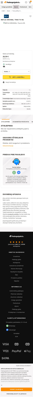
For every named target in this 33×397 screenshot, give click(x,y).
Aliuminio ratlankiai (16, 297)
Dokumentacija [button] (8, 146)
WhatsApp (12, 326)
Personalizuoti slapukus (16, 394)
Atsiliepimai (5, 121)
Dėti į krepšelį (18, 77)
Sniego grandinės (7, 7)
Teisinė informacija (16, 268)
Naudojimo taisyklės (16, 272)
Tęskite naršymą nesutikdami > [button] (23, 365)
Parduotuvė (23, 7)
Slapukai (16, 281)
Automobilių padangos (16, 291)
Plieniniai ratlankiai (16, 294)
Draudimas (16, 256)
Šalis (16, 275)
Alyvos (16, 7)
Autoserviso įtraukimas (16, 265)
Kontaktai (16, 333)
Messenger (12, 330)
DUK (16, 336)
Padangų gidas (16, 259)
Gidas (30, 7)
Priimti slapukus (16, 389)
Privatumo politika (16, 278)
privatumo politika (13, 214)
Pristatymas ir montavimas (16, 312)
